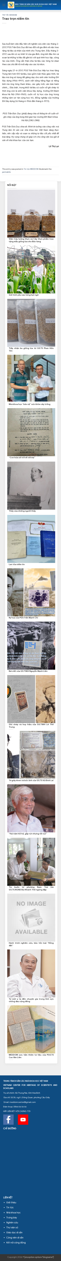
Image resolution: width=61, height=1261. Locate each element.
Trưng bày (11, 1217)
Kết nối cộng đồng (16, 1242)
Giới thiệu (11, 1202)
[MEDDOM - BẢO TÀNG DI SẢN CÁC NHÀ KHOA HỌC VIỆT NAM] (32, 5)
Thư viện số (12, 1227)
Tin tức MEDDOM (9, 15)
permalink (6, 172)
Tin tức (10, 1207)
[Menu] (4, 4)
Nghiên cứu (12, 1222)
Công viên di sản (14, 1237)
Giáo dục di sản (14, 1232)
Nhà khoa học (13, 1212)
